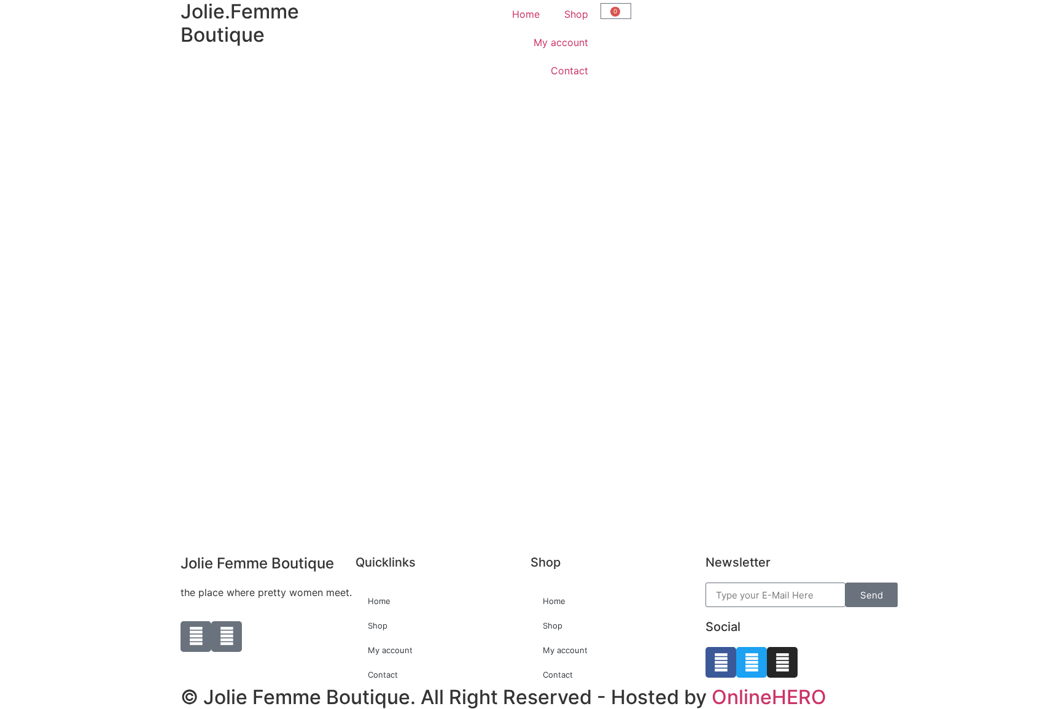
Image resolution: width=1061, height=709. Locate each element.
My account (561, 42)
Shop (576, 14)
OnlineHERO (769, 697)
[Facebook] (720, 662)
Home (526, 14)
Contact (569, 70)
